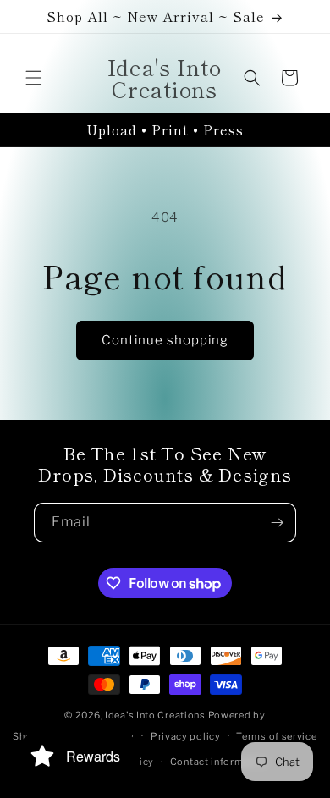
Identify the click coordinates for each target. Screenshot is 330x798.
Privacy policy (186, 736)
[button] (33, 77)
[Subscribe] (276, 522)
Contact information (219, 762)
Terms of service (276, 736)
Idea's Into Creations (155, 715)
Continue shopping (165, 340)
